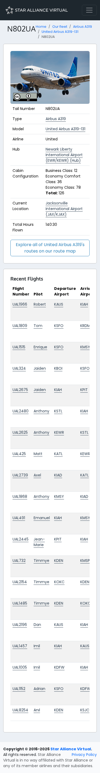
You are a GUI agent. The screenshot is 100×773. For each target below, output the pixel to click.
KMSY (85, 347)
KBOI (58, 368)
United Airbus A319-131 (60, 31)
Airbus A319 (82, 26)
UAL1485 (20, 603)
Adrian (39, 688)
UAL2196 (20, 624)
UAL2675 (20, 389)
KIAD (58, 475)
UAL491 (19, 517)
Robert (40, 304)
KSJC (84, 710)
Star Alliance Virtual (70, 749)
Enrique (40, 347)
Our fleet (59, 26)
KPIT (84, 389)
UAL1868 (20, 496)
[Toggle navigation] (89, 10)
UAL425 (19, 453)
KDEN (58, 560)
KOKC (59, 582)
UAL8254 (20, 710)
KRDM (85, 325)
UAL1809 (20, 325)
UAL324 (19, 368)
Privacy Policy (84, 754)
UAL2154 (20, 582)
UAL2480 (21, 411)
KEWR (59, 432)
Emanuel (42, 517)
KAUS (58, 304)
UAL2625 (20, 432)
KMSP (85, 560)
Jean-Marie (39, 542)
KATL (58, 453)
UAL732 (19, 560)
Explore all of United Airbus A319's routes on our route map (50, 248)
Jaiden (40, 368)
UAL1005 (20, 667)
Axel (37, 475)
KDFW (59, 667)
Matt (38, 453)
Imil (37, 646)
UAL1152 (19, 688)
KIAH (84, 304)
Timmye (41, 560)
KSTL (58, 411)
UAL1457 (20, 646)
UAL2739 (20, 475)
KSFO (58, 325)
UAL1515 (19, 347)
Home (41, 26)
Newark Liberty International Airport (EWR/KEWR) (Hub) (64, 155)
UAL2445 (21, 539)
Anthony (41, 411)
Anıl (37, 710)
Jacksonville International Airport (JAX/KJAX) (64, 208)
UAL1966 (20, 304)
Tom (38, 325)
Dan (37, 624)
